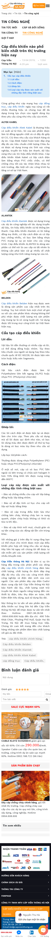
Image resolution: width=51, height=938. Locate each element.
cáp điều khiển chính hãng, (25, 638)
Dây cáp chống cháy (12, 802)
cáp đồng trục (11, 660)
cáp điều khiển (16, 106)
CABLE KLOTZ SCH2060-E (16, 740)
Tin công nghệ (33, 32)
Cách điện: (16, 83)
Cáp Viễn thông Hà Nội (15, 561)
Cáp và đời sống (33, 27)
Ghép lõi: (16, 86)
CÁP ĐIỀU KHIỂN (12, 908)
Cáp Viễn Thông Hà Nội (9, 62)
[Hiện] (17, 71)
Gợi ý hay (7, 38)
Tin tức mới (9, 27)
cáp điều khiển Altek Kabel (19, 655)
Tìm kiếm (39, 5)
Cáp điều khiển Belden (14, 303)
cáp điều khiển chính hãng (22, 568)
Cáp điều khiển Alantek (14, 221)
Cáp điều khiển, (34, 660)
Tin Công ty (9, 32)
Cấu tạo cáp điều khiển (19, 76)
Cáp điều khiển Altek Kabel (16, 127)
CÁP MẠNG (29, 908)
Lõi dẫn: (15, 79)
